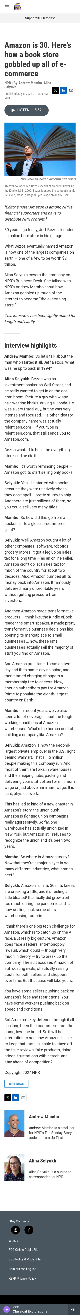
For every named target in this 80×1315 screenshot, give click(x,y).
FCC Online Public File (23, 1249)
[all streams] (74, 1309)
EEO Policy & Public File (25, 1259)
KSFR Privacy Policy (22, 1278)
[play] (7, 1309)
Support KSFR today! (40, 18)
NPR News (16, 1084)
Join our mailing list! (22, 1269)
